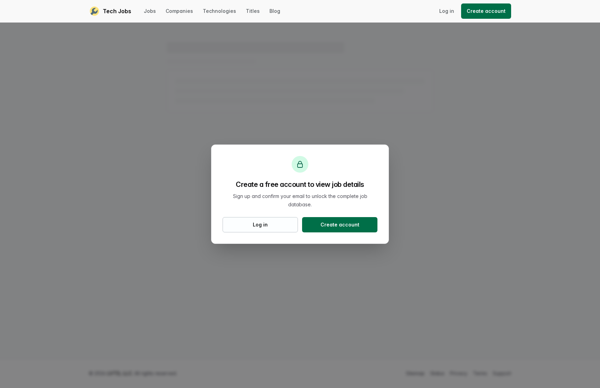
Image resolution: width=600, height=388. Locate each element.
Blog (274, 11)
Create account (486, 11)
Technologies (219, 11)
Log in (446, 11)
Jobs (150, 11)
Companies (179, 11)
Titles (253, 11)
